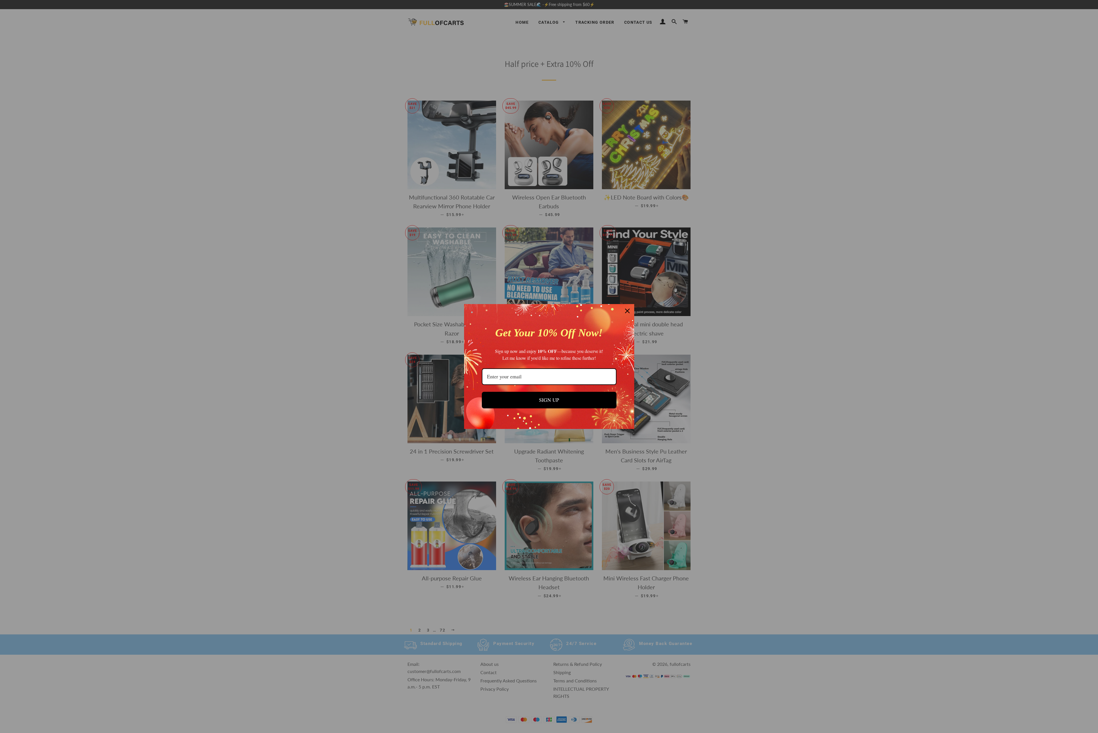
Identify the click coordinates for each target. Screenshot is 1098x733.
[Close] (627, 311)
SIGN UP (549, 399)
